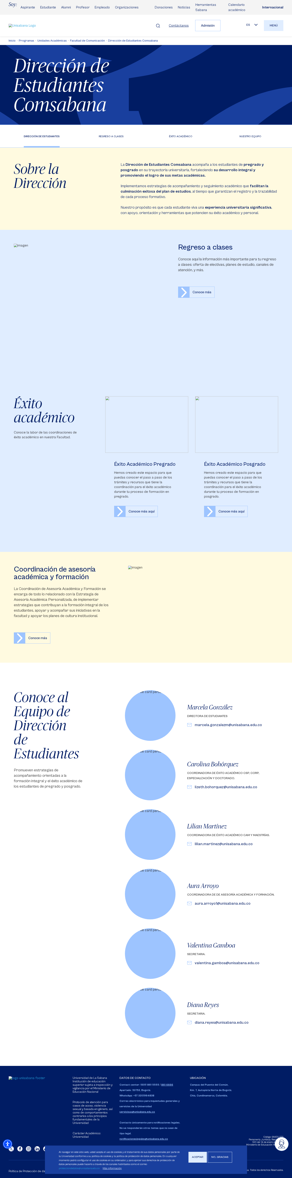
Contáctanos (179, 25)
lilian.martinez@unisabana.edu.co (224, 844)
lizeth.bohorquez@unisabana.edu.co (226, 787)
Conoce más (202, 292)
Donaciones (164, 7)
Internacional (272, 7)
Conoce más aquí (146, 461)
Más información (112, 1168)
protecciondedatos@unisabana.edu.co (79, 1168)
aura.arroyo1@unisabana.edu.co (223, 903)
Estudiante (48, 7)
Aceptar (197, 1157)
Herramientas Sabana (205, 7)
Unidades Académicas (52, 40)
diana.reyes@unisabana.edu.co (222, 1022)
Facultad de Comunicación (87, 40)
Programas (26, 40)
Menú (274, 25)
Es (248, 25)
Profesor (82, 7)
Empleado (102, 7)
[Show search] (158, 25)
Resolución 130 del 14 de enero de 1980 (267, 1141)
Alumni (66, 7)
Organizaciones (127, 7)
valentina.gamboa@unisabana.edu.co (227, 963)
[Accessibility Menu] (7, 1144)
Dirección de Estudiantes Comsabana (133, 40)
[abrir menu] (282, 1144)
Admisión (208, 25)
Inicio (12, 40)
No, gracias (219, 1157)
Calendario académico (236, 7)
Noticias (184, 7)
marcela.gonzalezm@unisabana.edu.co (228, 725)
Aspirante (28, 7)
